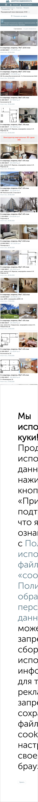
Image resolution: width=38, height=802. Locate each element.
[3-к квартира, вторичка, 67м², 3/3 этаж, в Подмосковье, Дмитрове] (9, 186)
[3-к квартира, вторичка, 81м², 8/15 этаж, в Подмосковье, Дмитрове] (9, 239)
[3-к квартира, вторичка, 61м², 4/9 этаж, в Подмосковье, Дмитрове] (9, 159)
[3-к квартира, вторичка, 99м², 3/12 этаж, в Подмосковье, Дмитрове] (9, 293)
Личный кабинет (27, 4)
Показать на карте (20, 16)
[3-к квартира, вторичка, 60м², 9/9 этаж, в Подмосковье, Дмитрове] (9, 265)
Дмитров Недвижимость (8, 7)
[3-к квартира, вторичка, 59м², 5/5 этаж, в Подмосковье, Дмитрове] (9, 373)
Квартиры (19, 7)
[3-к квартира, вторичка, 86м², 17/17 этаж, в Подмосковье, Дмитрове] (9, 70)
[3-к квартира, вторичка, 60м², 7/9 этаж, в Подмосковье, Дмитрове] (9, 123)
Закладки (15, 4)
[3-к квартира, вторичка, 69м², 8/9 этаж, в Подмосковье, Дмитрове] (9, 212)
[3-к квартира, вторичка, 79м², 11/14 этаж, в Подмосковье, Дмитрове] (9, 46)
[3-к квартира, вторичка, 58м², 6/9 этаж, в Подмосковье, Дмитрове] (9, 96)
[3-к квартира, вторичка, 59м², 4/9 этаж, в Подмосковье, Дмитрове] (9, 318)
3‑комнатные (6, 9)
